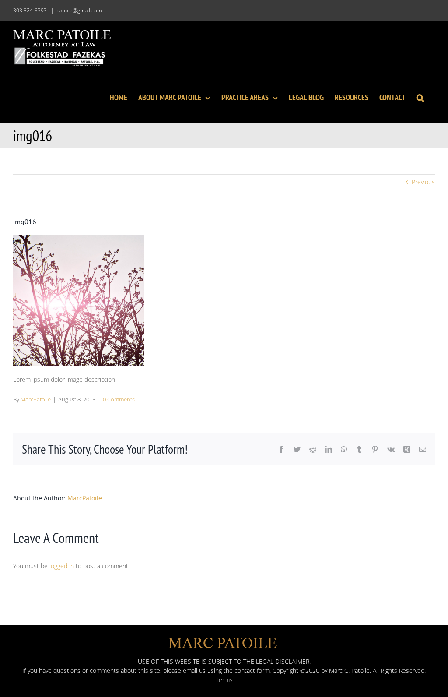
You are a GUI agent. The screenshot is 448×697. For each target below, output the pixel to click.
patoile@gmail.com (79, 10)
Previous (423, 182)
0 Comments (119, 399)
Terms (224, 680)
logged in (61, 566)
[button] (420, 96)
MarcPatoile (36, 399)
